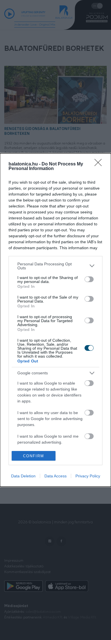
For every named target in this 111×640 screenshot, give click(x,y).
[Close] (99, 164)
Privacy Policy (87, 476)
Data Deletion (23, 476)
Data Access (55, 476)
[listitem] (55, 266)
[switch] (89, 279)
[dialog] (55, 320)
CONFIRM (33, 456)
